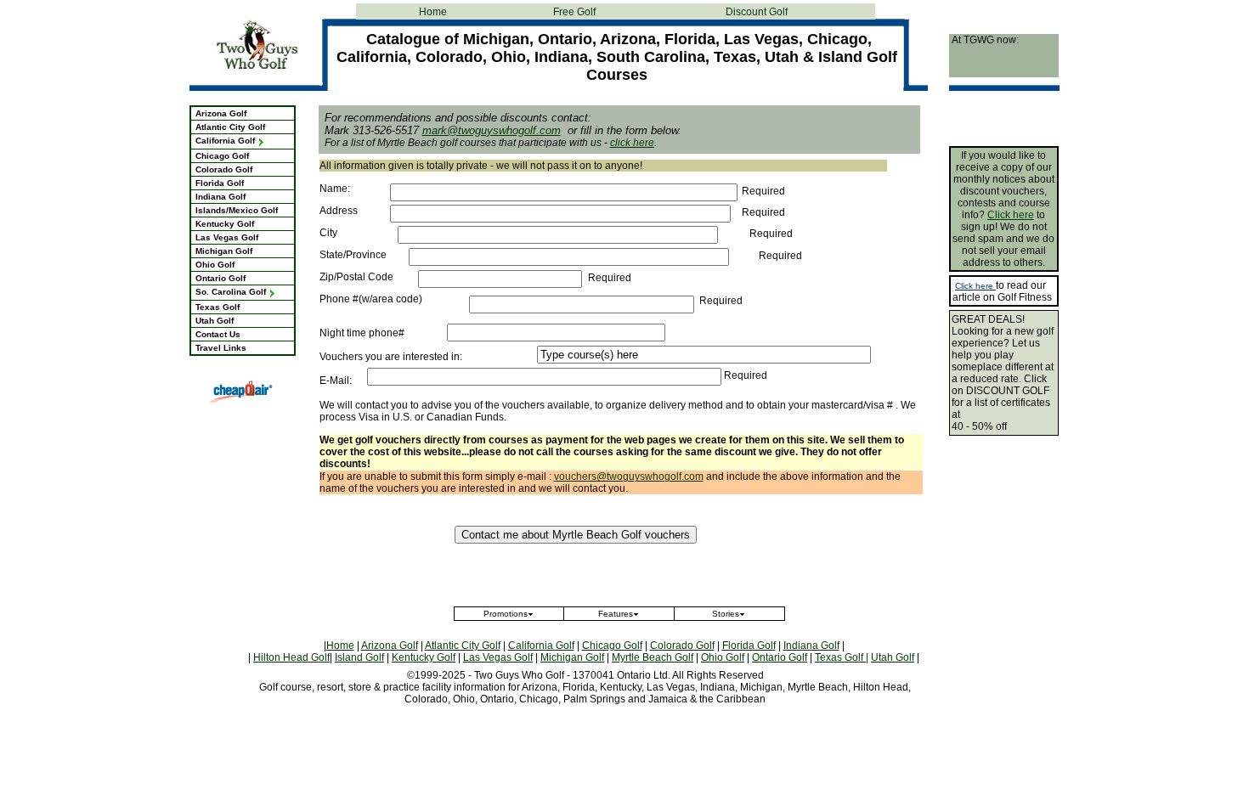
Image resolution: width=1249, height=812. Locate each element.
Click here (1010, 215)
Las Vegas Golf (226, 237)
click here (632, 143)
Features (615, 613)
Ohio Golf (215, 264)
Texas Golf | (841, 657)
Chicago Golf (222, 156)
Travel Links (220, 347)
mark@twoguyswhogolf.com (491, 130)
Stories (725, 613)
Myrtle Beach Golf (652, 657)
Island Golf (359, 657)
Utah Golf (214, 320)
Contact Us (217, 334)
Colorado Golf (223, 169)
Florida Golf (219, 183)
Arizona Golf (220, 113)
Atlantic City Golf (230, 127)
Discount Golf (757, 12)
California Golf (226, 140)
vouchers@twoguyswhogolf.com (629, 476)
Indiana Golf (220, 196)
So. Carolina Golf (231, 291)
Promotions (505, 613)
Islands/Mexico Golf (236, 210)
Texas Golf (217, 307)
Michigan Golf (223, 251)
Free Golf (574, 12)
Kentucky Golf (224, 223)
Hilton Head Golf (291, 657)
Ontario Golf (220, 278)
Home (433, 12)
